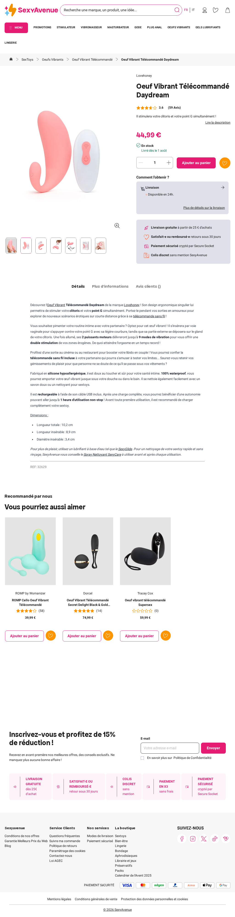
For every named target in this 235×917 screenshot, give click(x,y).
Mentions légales (59, 899)
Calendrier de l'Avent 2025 (133, 875)
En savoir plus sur (179, 758)
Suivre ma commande (64, 841)
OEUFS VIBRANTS (179, 27)
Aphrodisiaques (126, 855)
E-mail (145, 738)
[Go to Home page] (31, 10)
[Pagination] (11, 246)
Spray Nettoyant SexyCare (102, 454)
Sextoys (120, 836)
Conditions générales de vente (96, 899)
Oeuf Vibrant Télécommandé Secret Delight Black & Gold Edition (88, 602)
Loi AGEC (56, 861)
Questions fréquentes (64, 836)
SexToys (28, 59)
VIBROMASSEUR (91, 27)
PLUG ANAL (154, 27)
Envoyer (213, 748)
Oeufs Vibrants (53, 59)
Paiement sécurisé (100, 841)
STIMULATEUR (66, 27)
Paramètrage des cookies (67, 851)
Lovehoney (144, 75)
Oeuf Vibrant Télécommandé (92, 59)
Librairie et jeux (125, 861)
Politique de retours (63, 846)
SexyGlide (125, 449)
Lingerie (120, 846)
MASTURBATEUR (118, 27)
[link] (204, 10)
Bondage (121, 851)
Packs (119, 870)
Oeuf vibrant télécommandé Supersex (145, 602)
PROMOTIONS (42, 27)
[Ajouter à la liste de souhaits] (224, 162)
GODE (138, 27)
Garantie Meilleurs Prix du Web (26, 841)
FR (186, 10)
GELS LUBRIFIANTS (208, 27)
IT (193, 10)
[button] (64, 152)
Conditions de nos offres (22, 836)
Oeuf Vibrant (56, 305)
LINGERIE (11, 42)
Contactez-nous (60, 855)
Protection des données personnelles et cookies (154, 899)
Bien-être (121, 841)
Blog (8, 846)
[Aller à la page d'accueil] (11, 59)
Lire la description (217, 122)
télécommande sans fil (149, 316)
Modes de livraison (100, 836)
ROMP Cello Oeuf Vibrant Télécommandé (30, 602)
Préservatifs (123, 865)
